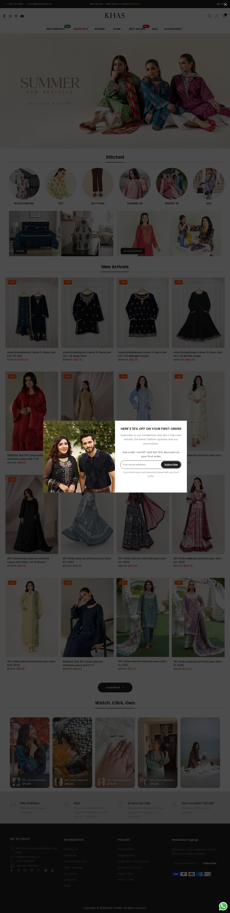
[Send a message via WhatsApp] (223, 906)
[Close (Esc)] (225, 4)
